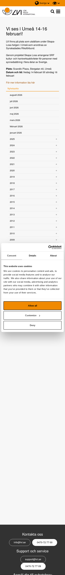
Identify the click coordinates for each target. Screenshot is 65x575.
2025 (12, 138)
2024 (12, 145)
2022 (12, 157)
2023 (12, 151)
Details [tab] (32, 255)
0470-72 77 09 (33, 566)
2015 (12, 201)
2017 (12, 189)
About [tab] (53, 255)
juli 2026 (14, 101)
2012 (12, 220)
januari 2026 (16, 132)
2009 (12, 239)
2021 (12, 164)
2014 (12, 208)
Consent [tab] (11, 255)
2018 (12, 182)
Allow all (32, 305)
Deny (32, 325)
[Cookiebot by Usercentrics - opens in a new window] (48, 247)
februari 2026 (16, 126)
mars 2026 (15, 120)
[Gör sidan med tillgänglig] (56, 3)
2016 (12, 195)
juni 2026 (14, 107)
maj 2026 (14, 113)
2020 (12, 170)
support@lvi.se (33, 559)
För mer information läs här (20, 82)
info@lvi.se (20, 542)
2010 (12, 233)
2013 (12, 214)
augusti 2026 (16, 94)
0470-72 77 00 (44, 542)
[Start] (18, 11)
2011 (12, 227)
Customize (30, 315)
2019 (12, 176)
